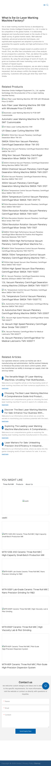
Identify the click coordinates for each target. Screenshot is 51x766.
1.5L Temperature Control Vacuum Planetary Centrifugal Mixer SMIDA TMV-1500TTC (24, 298)
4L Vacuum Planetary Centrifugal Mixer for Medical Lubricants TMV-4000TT (23, 339)
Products (19, 484)
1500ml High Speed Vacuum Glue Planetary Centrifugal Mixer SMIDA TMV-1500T (23, 270)
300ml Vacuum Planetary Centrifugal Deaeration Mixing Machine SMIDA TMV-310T (25, 184)
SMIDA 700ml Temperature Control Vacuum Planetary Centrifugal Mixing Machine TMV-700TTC (24, 256)
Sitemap (37, 763)
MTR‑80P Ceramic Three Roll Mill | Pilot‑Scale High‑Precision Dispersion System (24, 666)
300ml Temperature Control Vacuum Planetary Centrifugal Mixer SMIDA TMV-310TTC (25, 198)
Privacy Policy (28, 763)
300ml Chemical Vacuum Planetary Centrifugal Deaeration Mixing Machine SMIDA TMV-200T (25, 170)
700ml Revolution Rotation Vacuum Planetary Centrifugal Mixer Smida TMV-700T (24, 226)
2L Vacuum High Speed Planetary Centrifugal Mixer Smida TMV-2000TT (24, 325)
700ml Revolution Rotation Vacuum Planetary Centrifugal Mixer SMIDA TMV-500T (24, 212)
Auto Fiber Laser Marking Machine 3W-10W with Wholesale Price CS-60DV (23, 107)
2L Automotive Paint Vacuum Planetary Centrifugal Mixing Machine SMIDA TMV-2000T (25, 312)
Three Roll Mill (8, 484)
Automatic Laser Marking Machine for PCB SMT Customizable (23, 121)
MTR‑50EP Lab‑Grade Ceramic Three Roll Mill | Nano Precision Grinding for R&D (25, 591)
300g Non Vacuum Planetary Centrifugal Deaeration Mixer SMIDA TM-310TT (22, 157)
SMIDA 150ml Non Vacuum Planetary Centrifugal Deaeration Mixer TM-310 (20, 143)
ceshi (4, 517)
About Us (29, 484)
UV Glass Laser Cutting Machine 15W (20, 130)
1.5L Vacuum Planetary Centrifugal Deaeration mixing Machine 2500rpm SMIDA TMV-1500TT (25, 284)
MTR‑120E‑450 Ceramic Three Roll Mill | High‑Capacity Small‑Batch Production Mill (23, 553)
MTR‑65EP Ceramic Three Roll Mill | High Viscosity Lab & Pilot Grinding (22, 628)
